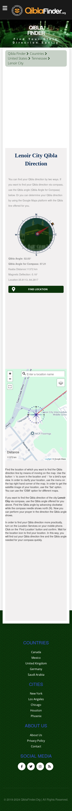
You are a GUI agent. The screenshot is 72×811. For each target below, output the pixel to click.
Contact (36, 746)
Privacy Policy (36, 741)
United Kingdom (36, 663)
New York (36, 693)
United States (17, 58)
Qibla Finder (17, 53)
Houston (36, 710)
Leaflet (48, 459)
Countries (37, 53)
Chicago (36, 705)
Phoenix (36, 716)
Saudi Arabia (36, 675)
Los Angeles (36, 699)
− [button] (10, 379)
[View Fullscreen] (10, 386)
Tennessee (39, 58)
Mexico (36, 658)
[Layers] (61, 383)
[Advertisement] (36, 108)
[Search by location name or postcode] (24, 373)
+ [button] (10, 373)
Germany (36, 669)
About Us (36, 735)
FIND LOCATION (38, 289)
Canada (36, 652)
